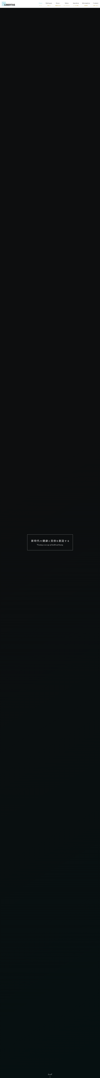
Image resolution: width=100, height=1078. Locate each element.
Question (76, 3)
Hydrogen (49, 3)
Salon (67, 3)
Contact (95, 3)
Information (86, 3)
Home (40, 3)
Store (58, 3)
